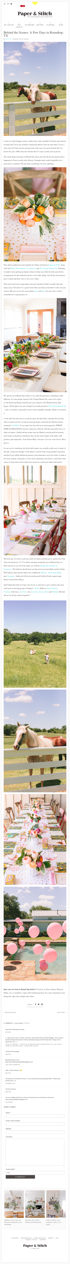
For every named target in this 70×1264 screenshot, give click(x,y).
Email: (13, 1121)
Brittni (8, 39)
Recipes (40, 25)
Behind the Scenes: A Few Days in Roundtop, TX (34, 34)
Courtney (7, 591)
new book (23, 591)
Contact (43, 1239)
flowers (51, 25)
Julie (46, 591)
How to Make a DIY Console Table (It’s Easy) (53, 1222)
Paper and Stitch (35, 14)
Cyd (32, 591)
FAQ (57, 1238)
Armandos (15, 425)
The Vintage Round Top (48, 268)
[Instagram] (4, 4)
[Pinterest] (7, 4)
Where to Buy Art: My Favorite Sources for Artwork (13, 1222)
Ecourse (15, 1238)
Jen (36, 591)
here (36, 291)
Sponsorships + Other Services (33, 1238)
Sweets (40, 28)
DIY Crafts (19, 26)
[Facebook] (11, 4)
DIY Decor (9, 25)
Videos (50, 1238)
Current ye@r (10, 1169)
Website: (8, 1129)
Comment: (9, 1137)
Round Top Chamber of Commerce (23, 268)
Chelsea (54, 588)
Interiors (29, 25)
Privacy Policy (31, 1239)
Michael (55, 591)
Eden (48, 588)
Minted (43, 572)
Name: (8, 1113)
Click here (18, 1023)
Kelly (37, 588)
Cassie (41, 591)
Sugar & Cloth (54, 265)
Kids (61, 25)
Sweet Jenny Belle (54, 572)
